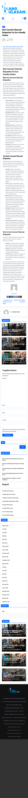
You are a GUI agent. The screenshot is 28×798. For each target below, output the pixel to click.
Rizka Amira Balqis (15, 333)
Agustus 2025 (5, 563)
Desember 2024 (5, 591)
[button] (22, 18)
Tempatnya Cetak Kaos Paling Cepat (10, 497)
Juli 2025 (4, 567)
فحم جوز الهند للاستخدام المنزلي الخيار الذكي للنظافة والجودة (14, 720)
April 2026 (4, 539)
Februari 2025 (5, 584)
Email (3, 412)
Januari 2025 (5, 587)
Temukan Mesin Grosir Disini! (8, 494)
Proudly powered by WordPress (8, 698)
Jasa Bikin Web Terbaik (7, 508)
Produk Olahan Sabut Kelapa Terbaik (10, 501)
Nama (3, 405)
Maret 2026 (4, 543)
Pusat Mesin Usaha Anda (7, 491)
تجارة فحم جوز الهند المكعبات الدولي (19, 717)
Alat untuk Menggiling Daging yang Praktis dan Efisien (14, 676)
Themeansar (23, 698)
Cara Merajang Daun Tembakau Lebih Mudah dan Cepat (12, 359)
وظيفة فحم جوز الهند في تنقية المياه (14, 736)
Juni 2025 (4, 570)
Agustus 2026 (5, 525)
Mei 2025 (4, 574)
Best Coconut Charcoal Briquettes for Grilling (14, 704)
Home (3, 701)
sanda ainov (10, 39)
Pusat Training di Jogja (7, 511)
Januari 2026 (5, 549)
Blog (4, 26)
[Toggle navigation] (13, 18)
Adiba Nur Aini (17, 679)
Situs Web (4, 420)
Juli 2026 (4, 529)
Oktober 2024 (5, 598)
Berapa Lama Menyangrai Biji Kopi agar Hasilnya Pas (13, 345)
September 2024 (6, 601)
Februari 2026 (5, 546)
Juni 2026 (4, 532)
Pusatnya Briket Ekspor (7, 504)
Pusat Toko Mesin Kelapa (8, 515)
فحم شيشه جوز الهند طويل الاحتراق (14, 726)
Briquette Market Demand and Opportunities (12, 707)
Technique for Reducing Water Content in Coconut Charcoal (14, 714)
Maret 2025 (4, 581)
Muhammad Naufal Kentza (16, 362)
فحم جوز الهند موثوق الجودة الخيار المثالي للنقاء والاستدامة (14, 723)
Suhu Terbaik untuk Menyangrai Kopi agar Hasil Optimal (12, 330)
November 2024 (5, 594)
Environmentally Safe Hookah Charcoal (11, 711)
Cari (3, 442)
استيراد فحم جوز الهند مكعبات (7, 717)
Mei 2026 (4, 536)
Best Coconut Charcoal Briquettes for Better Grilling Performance (16, 701)
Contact (22, 707)
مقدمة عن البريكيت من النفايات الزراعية (14, 733)
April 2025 (4, 577)
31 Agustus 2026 (8, 634)
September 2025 (6, 560)
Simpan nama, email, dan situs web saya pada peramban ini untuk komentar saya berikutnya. (13, 430)
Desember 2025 (5, 553)
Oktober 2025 (5, 556)
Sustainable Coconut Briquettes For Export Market (8, 302)
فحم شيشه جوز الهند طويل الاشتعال (14, 730)
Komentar (4, 378)
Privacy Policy (21, 711)
